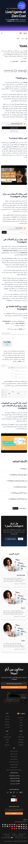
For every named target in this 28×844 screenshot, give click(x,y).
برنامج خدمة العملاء (14, 753)
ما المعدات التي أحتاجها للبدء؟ (20, 486)
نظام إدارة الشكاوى (14, 764)
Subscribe (14, 813)
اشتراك (4, 232)
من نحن (20, 734)
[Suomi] (5, 824)
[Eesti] (7, 824)
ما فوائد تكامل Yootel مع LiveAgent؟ (18, 474)
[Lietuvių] (17, 826)
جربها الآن (20, 538)
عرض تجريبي (20, 717)
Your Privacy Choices (5, 837)
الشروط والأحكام (22, 834)
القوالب (7, 742)
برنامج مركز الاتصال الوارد (14, 761)
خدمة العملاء (20, 421)
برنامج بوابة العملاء (14, 767)
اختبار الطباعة (7, 744)
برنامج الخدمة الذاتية (14, 759)
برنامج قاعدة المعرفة (14, 751)
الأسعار (21, 719)
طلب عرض (7, 727)
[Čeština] (21, 824)
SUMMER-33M (14, 19)
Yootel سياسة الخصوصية (8, 71)
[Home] (26, 38)
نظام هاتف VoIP (14, 756)
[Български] (24, 824)
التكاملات (22, 38)
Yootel (18, 38)
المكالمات (7, 146)
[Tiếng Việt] (14, 828)
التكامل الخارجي (15, 61)
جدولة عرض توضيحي (11, 538)
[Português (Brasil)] (5, 826)
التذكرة (8, 284)
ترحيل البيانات (7, 719)
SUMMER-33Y (10, 21)
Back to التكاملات (22, 508)
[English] (12, 824)
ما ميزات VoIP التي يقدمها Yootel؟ (19, 493)
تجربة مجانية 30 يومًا (14, 131)
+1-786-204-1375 (14, 781)
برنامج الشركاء (21, 742)
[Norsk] (10, 826)
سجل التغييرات (7, 724)
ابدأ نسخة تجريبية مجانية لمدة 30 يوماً (14, 683)
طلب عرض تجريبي (14, 127)
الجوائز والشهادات (21, 736)
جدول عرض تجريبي (14, 687)
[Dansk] (19, 824)
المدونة (7, 734)
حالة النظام (7, 721)
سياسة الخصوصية (6, 834)
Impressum (21, 744)
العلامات (25, 205)
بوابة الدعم (7, 716)
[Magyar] (24, 826)
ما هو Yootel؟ (24, 468)
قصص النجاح (20, 739)
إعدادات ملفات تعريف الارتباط (21, 837)
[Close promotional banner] (26, 1)
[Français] (3, 824)
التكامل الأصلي (23, 61)
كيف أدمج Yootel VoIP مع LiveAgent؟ (18, 499)
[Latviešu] (14, 826)
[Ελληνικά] (14, 824)
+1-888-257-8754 (14, 778)
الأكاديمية (7, 739)
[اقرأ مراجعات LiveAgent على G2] (14, 800)
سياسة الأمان (14, 834)
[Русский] (26, 828)
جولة (21, 727)
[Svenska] (19, 828)
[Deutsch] (17, 824)
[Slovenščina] (21, 828)
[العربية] (26, 824)
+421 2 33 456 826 (13, 775)
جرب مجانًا (15, 508)
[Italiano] (21, 826)
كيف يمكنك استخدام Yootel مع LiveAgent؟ (17, 480)
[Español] (10, 824)
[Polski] (7, 826)
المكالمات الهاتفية (14, 357)
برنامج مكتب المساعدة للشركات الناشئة (14, 769)
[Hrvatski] (26, 826)
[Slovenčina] (24, 828)
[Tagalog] (17, 828)
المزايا (21, 722)
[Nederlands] (12, 826)
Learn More (20, 71)
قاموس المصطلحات (7, 736)
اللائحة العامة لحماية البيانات (17, 835)
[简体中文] (12, 828)
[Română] (3, 826)
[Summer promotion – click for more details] (14, 15)
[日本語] (19, 826)
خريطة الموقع (7, 835)
